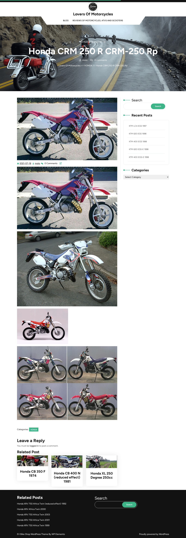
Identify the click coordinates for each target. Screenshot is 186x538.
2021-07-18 (25, 163)
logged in (34, 446)
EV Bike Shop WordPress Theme (33, 534)
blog (65, 20)
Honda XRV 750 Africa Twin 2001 (33, 520)
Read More (31, 460)
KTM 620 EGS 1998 (137, 133)
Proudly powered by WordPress (154, 534)
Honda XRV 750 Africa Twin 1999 (33, 525)
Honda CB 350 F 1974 (32, 473)
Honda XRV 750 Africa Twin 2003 (33, 514)
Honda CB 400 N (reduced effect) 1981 (67, 477)
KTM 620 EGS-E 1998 (138, 149)
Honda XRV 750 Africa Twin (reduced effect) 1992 (41, 503)
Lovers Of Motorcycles (93, 14)
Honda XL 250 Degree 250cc (102, 475)
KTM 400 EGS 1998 (138, 141)
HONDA (88, 65)
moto (37, 163)
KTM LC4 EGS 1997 (138, 126)
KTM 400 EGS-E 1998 (139, 157)
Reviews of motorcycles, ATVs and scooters (98, 20)
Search (137, 100)
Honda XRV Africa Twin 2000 (31, 509)
